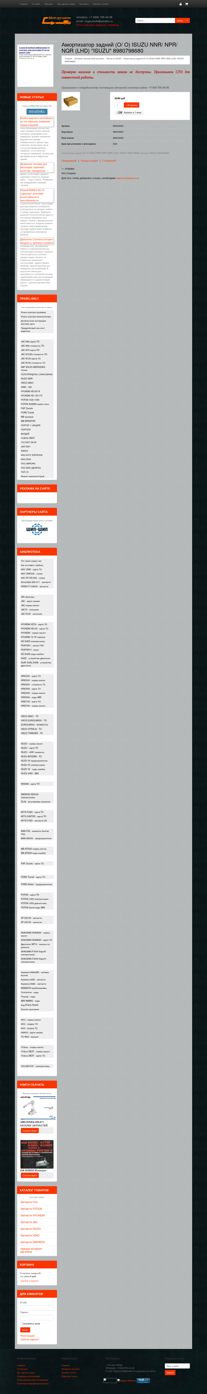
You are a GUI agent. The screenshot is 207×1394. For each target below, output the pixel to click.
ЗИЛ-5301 (26, 446)
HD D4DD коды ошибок (32, 653)
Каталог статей (100, 3)
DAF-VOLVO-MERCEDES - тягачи (33, 368)
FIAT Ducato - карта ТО (32, 863)
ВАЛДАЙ (25, 433)
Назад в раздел (89, 160)
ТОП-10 (24, 471)
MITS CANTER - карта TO (33, 816)
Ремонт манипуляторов (32, 476)
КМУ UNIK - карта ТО (31, 569)
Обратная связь (69, 1376)
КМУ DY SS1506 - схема (33, 577)
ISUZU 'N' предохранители (34, 760)
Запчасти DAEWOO (32, 1242)
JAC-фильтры (27, 596)
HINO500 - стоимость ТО (33, 684)
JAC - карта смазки (30, 600)
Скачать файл (30, 1130)
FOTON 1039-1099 (30, 399)
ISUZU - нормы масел (32, 743)
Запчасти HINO (30, 1235)
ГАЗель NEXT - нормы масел (35, 1051)
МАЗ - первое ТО (29, 1023)
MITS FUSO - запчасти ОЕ (34, 820)
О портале (22, 1368)
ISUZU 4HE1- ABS (30, 773)
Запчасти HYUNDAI (32, 1215)
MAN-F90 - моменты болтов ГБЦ (35, 832)
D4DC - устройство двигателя (35, 658)
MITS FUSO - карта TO (32, 811)
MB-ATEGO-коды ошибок (33, 852)
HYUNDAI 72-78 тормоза (33, 636)
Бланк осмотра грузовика (33, 312)
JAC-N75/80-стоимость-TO (34, 354)
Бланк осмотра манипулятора (36, 316)
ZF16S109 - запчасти (31, 917)
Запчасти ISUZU (30, 1228)
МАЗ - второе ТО (29, 1028)
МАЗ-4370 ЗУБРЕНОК (32, 454)
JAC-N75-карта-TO (30, 349)
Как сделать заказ (66, 3)
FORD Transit (27, 412)
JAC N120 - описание (31, 613)
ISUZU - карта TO (29, 747)
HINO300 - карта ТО (31, 675)
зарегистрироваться (127, 178)
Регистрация (27, 1335)
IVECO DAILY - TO (29, 716)
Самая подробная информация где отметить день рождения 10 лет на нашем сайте (35, 55)
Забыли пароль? (29, 1339)
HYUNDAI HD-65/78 (30, 391)
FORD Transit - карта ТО (33, 876)
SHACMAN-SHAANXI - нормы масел (35, 934)
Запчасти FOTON (31, 1208)
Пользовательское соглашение (32, 1379)
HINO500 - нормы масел (33, 692)
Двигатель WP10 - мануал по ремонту (35, 946)
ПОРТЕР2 (26, 429)
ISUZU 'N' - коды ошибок (33, 769)
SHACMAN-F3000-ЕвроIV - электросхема (34, 960)
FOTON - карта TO (30, 894)
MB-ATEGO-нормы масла (33, 848)
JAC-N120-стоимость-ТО (33, 362)
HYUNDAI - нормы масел (33, 632)
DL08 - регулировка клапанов (35, 801)
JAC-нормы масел (30, 605)
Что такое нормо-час (31, 560)
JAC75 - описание (30, 609)
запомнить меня (31, 1323)
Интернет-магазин (71, 1368)
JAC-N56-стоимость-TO (32, 345)
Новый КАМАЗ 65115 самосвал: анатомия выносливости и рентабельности (32, 195)
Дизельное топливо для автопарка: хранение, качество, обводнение (33, 167)
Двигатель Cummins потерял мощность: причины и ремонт (36, 241)
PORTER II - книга (30, 649)
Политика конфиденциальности (33, 1383)
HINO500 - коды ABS (31, 697)
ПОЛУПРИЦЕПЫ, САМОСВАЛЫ (36, 374)
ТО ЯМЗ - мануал (29, 1036)
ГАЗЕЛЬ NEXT (28, 437)
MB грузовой (27, 416)
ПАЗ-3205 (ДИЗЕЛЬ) (31, 467)
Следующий (109, 160)
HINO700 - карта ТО (31, 701)
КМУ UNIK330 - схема (32, 573)
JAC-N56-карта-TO (30, 341)
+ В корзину (131, 104)
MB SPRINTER (28, 420)
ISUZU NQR (27, 378)
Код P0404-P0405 (29, 1004)
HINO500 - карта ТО (31, 688)
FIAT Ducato (27, 408)
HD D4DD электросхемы (33, 641)
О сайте (36, 3)
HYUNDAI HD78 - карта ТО (34, 624)
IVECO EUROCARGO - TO (34, 720)
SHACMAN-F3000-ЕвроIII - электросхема (34, 953)
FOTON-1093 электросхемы (34, 898)
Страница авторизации (28, 1376)
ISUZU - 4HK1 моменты (32, 752)
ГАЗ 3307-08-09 (28, 442)
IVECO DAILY (27, 382)
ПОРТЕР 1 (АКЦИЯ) (30, 425)
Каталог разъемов (30, 1009)
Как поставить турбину (32, 565)
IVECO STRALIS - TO (31, 728)
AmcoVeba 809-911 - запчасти (36, 582)
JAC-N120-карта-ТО (31, 358)
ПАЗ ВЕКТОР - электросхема (35, 1066)
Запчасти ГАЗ (29, 1202)
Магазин (49, 3)
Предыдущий (69, 160)
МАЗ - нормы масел (31, 1019)
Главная (23, 3)
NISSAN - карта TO (30, 783)
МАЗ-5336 (26, 459)
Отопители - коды (29, 992)
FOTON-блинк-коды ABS (33, 907)
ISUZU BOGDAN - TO (31, 756)
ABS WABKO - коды (30, 1000)
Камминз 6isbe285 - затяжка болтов (35, 974)
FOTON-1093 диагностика (34, 903)
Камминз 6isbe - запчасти (33, 983)
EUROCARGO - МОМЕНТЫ (34, 724)
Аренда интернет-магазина (31, 1250)
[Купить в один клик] (129, 112)
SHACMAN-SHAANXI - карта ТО (36, 939)
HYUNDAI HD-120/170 (31, 395)
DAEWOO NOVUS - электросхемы (30, 796)
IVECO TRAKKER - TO (32, 733)
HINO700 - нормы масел (33, 705)
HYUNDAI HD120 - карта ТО (34, 628)
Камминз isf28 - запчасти (33, 979)
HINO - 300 (26, 386)
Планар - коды (28, 996)
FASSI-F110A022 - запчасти (34, 586)
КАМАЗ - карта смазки (32, 1032)
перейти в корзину (29, 1280)
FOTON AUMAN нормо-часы (35, 403)
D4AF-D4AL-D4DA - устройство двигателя (36, 664)
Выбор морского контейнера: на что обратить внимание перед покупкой (36, 121)
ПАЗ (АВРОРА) (28, 463)
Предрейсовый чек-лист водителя (33, 329)
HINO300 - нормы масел (33, 680)
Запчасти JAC (29, 1222)
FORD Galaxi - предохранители (36, 884)
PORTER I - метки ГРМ (32, 645)
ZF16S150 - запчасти (31, 922)
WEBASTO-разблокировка (34, 987)
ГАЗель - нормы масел (32, 1047)
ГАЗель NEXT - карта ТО (33, 1055)
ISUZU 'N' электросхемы (33, 764)
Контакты (84, 3)
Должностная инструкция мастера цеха (33, 322)
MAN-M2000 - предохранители (36, 838)
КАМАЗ (24, 450)
